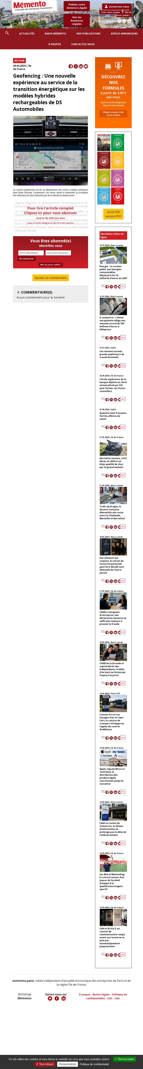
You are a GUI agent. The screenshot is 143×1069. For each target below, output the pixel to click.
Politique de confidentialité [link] (94, 1064)
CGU (117, 998)
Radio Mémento (55, 33)
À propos (54, 44)
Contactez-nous (83, 44)
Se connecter (26, 258)
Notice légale (101, 994)
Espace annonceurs (124, 33)
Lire (122, 286)
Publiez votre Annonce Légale (77, 6)
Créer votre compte (110, 12)
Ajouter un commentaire (51, 278)
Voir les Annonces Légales (77, 21)
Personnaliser (67, 1064)
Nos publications (88, 33)
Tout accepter (125, 1059)
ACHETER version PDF (113, 214)
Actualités (26, 33)
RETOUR (19, 60)
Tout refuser (46, 1064)
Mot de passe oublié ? (124, 13)
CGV (109, 998)
